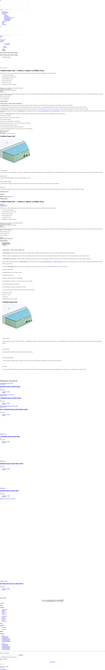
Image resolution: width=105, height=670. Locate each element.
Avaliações (2, 194)
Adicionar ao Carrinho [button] (6, 391)
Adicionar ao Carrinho (3, 198)
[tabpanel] (52, 309)
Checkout (1, 41)
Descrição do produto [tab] (6, 242)
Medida (1, 196)
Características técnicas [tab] (6, 243)
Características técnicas (4, 191)
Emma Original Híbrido (55, 110)
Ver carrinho (2, 40)
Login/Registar (7, 44)
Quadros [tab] (4, 50)
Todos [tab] (4, 49)
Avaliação (2, 204)
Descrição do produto (3, 101)
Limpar (11, 196)
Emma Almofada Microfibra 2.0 (43, 110)
